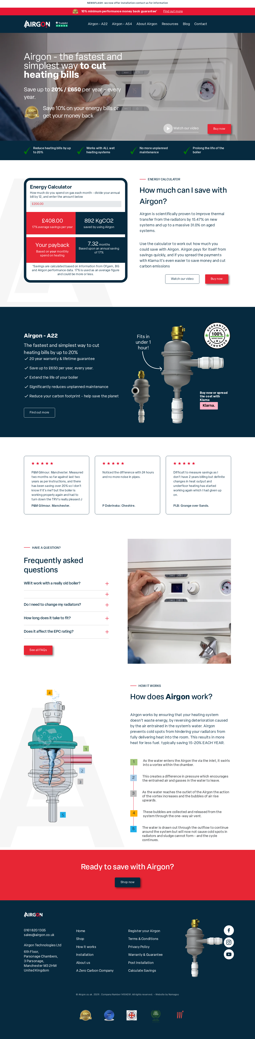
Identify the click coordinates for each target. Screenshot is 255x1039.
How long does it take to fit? (47, 618)
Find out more (173, 11)
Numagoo (174, 995)
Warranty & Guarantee (145, 955)
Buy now (217, 279)
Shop (80, 939)
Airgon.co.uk (85, 995)
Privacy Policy (139, 947)
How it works (86, 947)
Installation (85, 955)
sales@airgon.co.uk (39, 935)
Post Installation (141, 963)
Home (80, 931)
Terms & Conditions (143, 939)
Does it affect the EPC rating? (49, 632)
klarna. (209, 406)
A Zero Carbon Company (95, 971)
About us (83, 963)
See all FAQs (38, 650)
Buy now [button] (219, 128)
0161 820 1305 (35, 930)
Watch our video (182, 279)
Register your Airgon (144, 931)
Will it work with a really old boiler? (52, 583)
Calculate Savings (142, 971)
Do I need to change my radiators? (52, 605)
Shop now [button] (128, 882)
